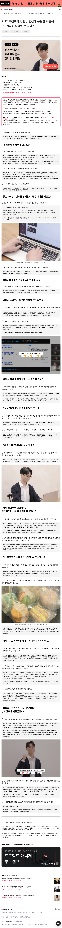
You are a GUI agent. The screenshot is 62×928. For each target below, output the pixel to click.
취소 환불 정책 (16, 921)
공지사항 (21, 921)
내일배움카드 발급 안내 (40, 13)
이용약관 (3, 921)
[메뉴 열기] (60, 9)
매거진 (25, 13)
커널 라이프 (31, 13)
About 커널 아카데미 (8, 13)
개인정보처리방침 (9, 921)
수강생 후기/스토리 (18, 13)
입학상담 (54, 13)
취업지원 (49, 13)
